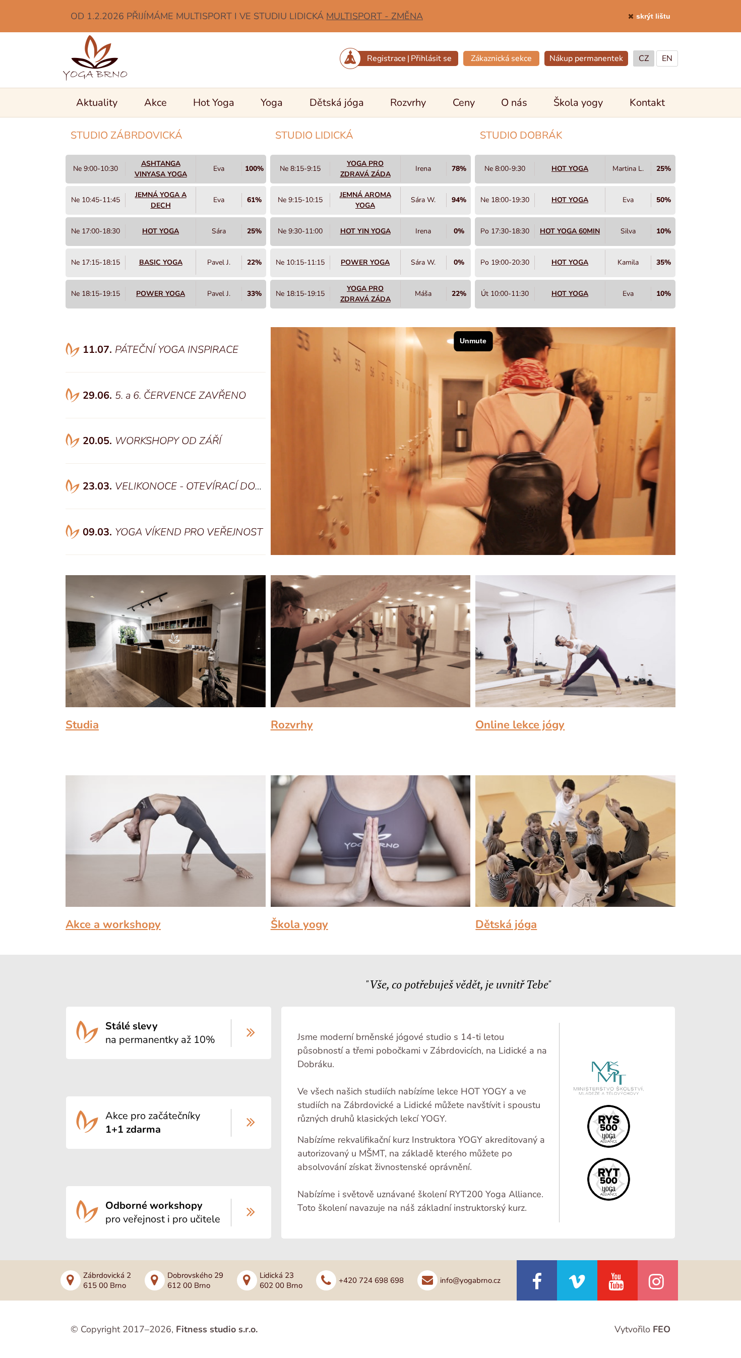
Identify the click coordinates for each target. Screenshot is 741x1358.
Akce (155, 102)
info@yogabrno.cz (470, 1280)
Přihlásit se (431, 58)
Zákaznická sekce (501, 58)
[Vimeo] (577, 1280)
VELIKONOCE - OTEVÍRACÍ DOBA (192, 486)
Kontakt (647, 102)
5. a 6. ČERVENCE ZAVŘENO (180, 395)
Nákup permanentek (586, 58)
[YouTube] (617, 1280)
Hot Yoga (213, 102)
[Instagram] (658, 1280)
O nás (514, 102)
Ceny (464, 102)
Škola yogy (578, 102)
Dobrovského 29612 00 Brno (195, 1280)
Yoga (272, 102)
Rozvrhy (408, 102)
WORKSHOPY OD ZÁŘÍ (168, 441)
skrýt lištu (653, 16)
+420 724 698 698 (371, 1280)
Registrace (386, 58)
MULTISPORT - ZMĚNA (374, 16)
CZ (644, 58)
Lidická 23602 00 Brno (281, 1280)
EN (667, 58)
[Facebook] (537, 1280)
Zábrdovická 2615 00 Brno (107, 1280)
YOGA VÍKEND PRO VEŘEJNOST (189, 532)
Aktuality (96, 102)
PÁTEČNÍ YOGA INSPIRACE (176, 349)
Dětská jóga (337, 102)
